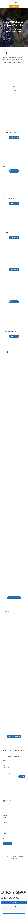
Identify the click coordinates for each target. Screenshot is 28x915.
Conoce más (10, 38)
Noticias (4, 817)
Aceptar (14, 902)
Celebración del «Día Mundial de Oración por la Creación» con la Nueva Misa (13, 713)
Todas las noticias (14, 598)
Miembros (5, 554)
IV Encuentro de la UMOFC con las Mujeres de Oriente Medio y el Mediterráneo (13, 640)
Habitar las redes (6, 675)
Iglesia (7, 358)
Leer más (7, 385)
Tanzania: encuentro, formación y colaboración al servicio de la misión (12, 574)
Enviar (22, 776)
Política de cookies (7, 913)
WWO (7, 438)
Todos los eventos (14, 737)
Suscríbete (7, 843)
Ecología (5, 398)
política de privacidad (19, 773)
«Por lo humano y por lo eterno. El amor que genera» (13, 378)
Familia (4, 358)
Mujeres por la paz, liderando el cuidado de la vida (14, 495)
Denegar (14, 906)
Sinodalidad (5, 659)
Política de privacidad (15, 913)
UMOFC (10, 358)
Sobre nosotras (6, 812)
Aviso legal (22, 913)
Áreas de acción (6, 814)
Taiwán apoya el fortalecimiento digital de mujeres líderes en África (13, 460)
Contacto (5, 819)
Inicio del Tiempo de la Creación (10, 417)
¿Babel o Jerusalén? (7, 535)
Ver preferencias (14, 910)
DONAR (14, 6)
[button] (26, 888)
